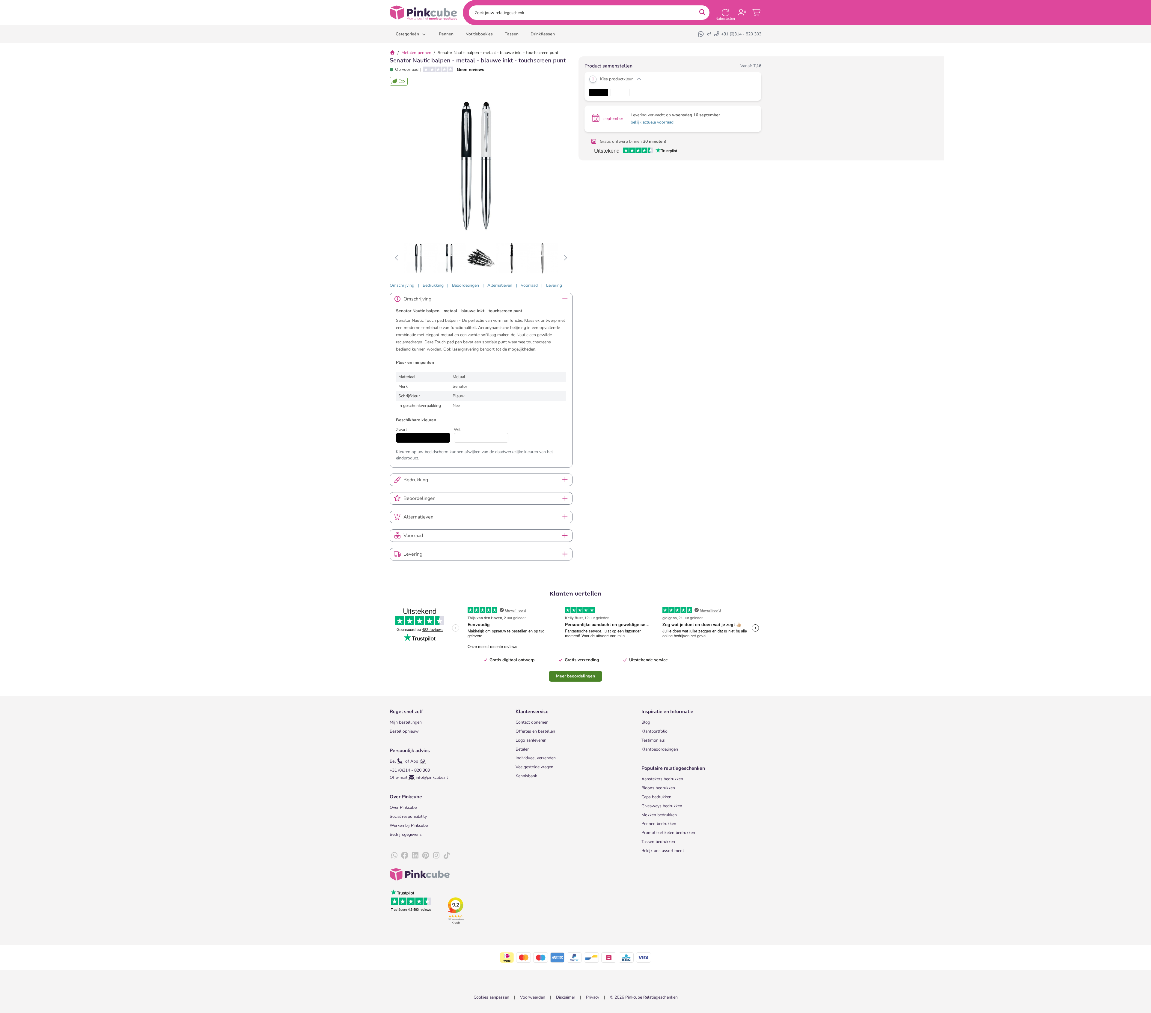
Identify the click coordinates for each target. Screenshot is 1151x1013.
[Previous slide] (397, 258)
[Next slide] (565, 258)
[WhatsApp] (701, 34)
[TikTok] (446, 855)
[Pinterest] (425, 855)
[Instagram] (436, 855)
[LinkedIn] (415, 855)
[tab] (402, 285)
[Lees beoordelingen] (451, 69)
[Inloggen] (741, 12)
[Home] (392, 52)
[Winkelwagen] (756, 12)
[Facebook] (404, 855)
